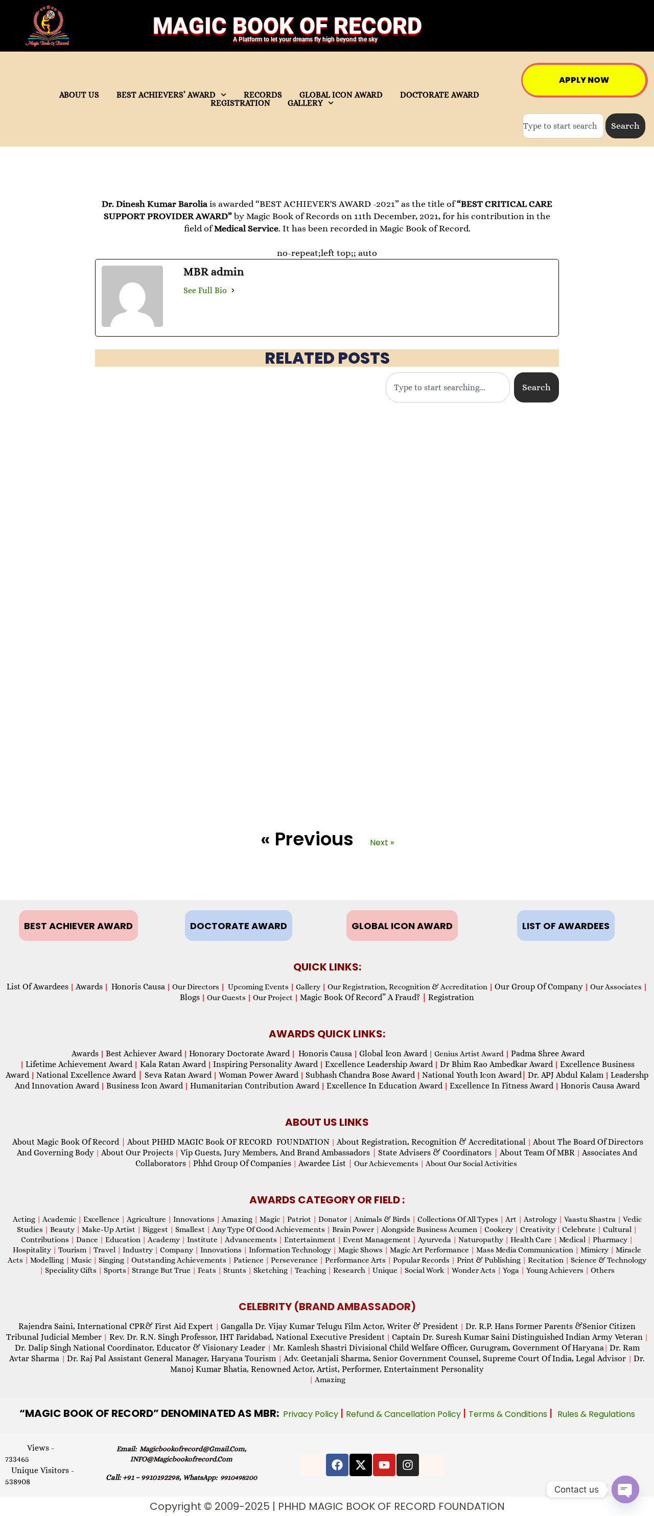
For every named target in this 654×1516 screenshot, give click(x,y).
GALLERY (305, 103)
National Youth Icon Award (474, 1075)
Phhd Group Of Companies (242, 1163)
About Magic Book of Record (69, 1142)
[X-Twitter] (360, 1465)
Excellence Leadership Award (379, 1064)
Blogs (190, 997)
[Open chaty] (625, 1489)
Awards (89, 986)
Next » (382, 842)
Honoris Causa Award (600, 1086)
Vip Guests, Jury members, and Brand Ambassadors (278, 1152)
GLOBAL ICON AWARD (341, 95)
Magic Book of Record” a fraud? (363, 997)
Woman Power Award (258, 1075)
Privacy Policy (311, 1414)
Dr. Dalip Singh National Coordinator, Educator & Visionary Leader (141, 1348)
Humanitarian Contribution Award (254, 1086)
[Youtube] (384, 1465)
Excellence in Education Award (384, 1086)
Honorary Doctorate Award (239, 1053)
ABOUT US (79, 95)
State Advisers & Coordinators (438, 1152)
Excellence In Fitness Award (501, 1086)
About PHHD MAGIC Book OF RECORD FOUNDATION (228, 1142)
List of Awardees (37, 986)
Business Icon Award (144, 1086)
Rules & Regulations (596, 1414)
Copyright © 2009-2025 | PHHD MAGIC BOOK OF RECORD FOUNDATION (327, 1506)
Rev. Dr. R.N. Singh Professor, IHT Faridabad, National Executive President (246, 1337)
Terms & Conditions (509, 1414)
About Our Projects (137, 1152)
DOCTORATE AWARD (439, 95)
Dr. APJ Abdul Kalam (565, 1075)
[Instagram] (407, 1465)
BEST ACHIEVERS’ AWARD (166, 95)
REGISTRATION (240, 103)
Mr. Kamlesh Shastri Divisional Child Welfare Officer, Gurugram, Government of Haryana (438, 1348)
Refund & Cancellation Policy (404, 1414)
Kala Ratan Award (172, 1064)
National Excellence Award (89, 1075)
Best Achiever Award (144, 1053)
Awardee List (325, 1163)
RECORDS (263, 95)
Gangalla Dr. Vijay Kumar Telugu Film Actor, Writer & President (339, 1326)
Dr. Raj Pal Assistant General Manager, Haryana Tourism (172, 1358)
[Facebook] (337, 1465)
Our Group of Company (539, 986)
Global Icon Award (393, 1053)
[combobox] (563, 125)
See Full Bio (205, 290)
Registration (451, 997)
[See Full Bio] (233, 291)
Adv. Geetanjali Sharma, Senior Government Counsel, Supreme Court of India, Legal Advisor (456, 1358)
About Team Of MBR (537, 1152)
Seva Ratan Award (177, 1075)
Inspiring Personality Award (265, 1064)
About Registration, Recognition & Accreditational (431, 1142)
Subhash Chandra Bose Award (360, 1075)
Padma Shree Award (548, 1053)
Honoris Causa (138, 986)
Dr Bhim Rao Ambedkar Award (496, 1064)
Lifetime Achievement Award (79, 1064)
